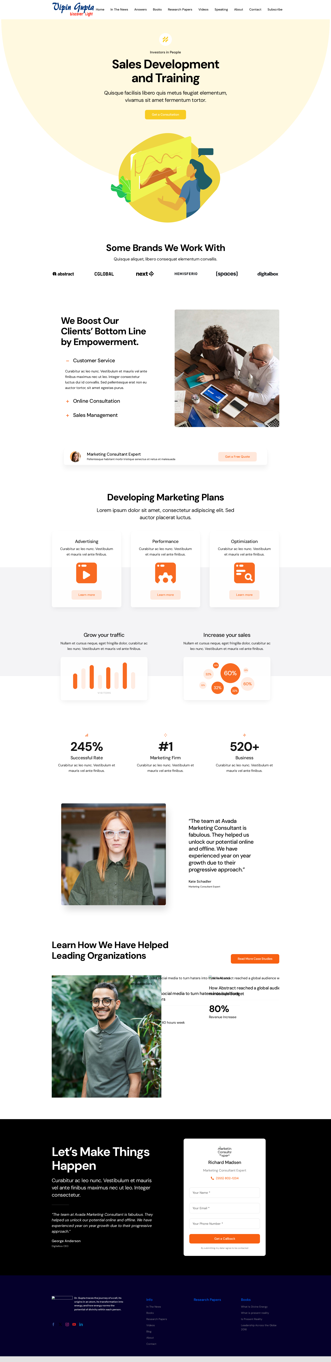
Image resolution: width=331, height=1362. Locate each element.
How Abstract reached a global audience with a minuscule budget (254, 990)
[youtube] (74, 1324)
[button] (106, 360)
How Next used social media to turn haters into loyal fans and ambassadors (184, 996)
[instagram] (67, 1324)
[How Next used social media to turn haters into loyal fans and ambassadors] (185, 980)
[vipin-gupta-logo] (73, 4)
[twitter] (60, 1324)
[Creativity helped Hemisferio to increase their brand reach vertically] (106, 1036)
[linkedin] (81, 1324)
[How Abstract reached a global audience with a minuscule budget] (264, 978)
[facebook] (53, 1324)
